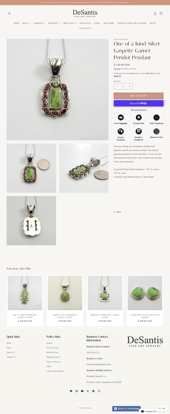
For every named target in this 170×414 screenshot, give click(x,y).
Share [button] (118, 212)
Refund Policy (52, 352)
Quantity (117, 81)
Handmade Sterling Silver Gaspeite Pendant (105, 316)
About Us (10, 352)
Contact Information (55, 371)
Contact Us (11, 357)
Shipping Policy (53, 357)
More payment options (138, 110)
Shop (9, 348)
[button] (9, 13)
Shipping (117, 69)
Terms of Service (54, 362)
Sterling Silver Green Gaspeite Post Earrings (145, 316)
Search (49, 343)
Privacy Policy (53, 348)
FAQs (49, 366)
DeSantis (88, 408)
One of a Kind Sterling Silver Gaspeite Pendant (25, 316)
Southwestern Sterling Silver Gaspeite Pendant (65, 316)
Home (9, 343)
